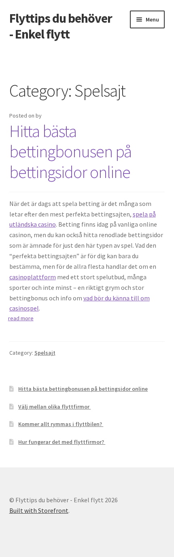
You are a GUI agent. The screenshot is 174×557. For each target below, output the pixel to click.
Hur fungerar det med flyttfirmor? (61, 442)
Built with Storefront (38, 510)
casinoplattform (32, 277)
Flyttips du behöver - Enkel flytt (60, 26)
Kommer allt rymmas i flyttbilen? (60, 424)
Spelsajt (44, 352)
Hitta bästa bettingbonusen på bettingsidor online (70, 151)
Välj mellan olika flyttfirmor (54, 406)
